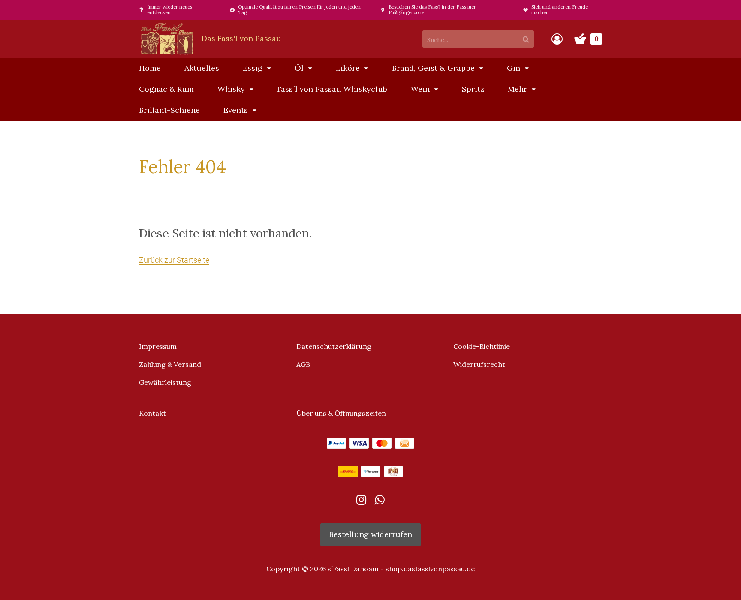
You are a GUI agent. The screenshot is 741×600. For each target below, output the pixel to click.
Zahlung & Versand (170, 364)
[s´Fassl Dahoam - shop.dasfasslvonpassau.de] (210, 38)
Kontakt (152, 413)
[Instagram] (361, 501)
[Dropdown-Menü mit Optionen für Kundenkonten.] (557, 39)
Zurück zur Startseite (174, 259)
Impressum (158, 346)
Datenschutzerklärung (333, 346)
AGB (303, 364)
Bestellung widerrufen (370, 534)
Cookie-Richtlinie (481, 346)
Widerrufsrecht (479, 364)
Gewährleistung (165, 382)
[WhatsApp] (380, 501)
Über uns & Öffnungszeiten (341, 413)
